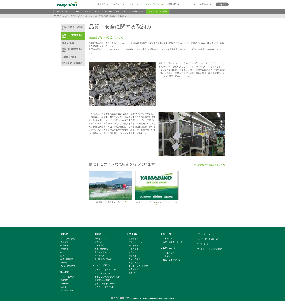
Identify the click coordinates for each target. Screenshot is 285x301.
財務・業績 (99, 245)
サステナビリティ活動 (158, 11)
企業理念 (64, 245)
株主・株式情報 (101, 249)
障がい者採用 (134, 262)
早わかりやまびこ (68, 266)
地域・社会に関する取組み (72, 50)
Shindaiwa (64, 283)
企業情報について (170, 256)
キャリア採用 (134, 259)
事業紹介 (64, 249)
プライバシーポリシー (206, 234)
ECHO (63, 287)
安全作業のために (68, 290)
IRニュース (99, 256)
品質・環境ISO (66, 259)
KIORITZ (64, 280)
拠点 (62, 252)
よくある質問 (168, 253)
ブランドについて (68, 277)
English (222, 4)
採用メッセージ (135, 242)
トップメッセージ (63, 11)
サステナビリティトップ (105, 270)
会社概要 (64, 242)
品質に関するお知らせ (172, 242)
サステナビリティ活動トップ (72, 28)
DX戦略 (63, 262)
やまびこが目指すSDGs (133, 11)
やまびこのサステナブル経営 (87, 11)
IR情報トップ (100, 239)
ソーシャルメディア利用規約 (209, 249)
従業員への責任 (69, 57)
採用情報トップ (135, 239)
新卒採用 (132, 256)
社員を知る (133, 252)
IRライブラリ (100, 252)
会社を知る (133, 245)
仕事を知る (133, 249)
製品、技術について (171, 260)
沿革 (62, 256)
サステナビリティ (62, 16)
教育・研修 (133, 269)
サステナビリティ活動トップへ (208, 164)
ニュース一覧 (168, 239)
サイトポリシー (203, 244)
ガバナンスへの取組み (72, 63)
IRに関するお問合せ (103, 259)
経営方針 (98, 242)
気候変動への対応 (112, 11)
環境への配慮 (68, 43)
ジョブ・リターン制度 (138, 266)
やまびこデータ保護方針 (207, 239)
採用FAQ (132, 273)
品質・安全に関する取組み (98, 16)
